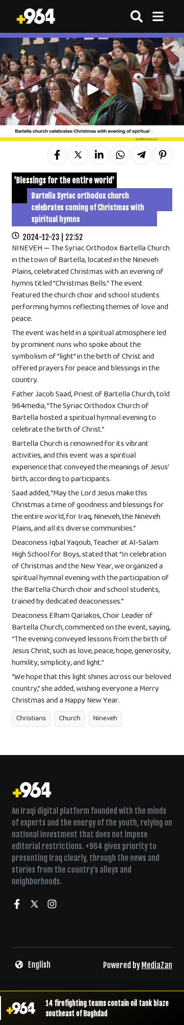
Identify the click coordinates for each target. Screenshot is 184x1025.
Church (69, 718)
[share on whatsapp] (120, 155)
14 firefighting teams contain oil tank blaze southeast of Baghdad (107, 1008)
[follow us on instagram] (52, 905)
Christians (31, 718)
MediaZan (156, 965)
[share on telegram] (141, 155)
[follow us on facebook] (17, 905)
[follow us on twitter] (34, 905)
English (39, 965)
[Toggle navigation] (157, 16)
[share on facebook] (57, 155)
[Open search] (136, 16)
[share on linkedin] (99, 155)
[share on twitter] (78, 155)
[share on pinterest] (162, 155)
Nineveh (105, 718)
